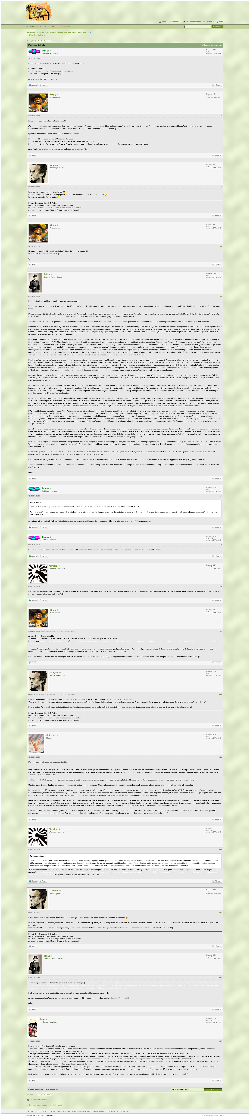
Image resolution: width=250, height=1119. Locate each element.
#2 (221, 116)
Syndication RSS (125, 1111)
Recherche (176, 22)
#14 (220, 977)
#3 (221, 187)
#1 (221, 58)
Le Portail (52, 1111)
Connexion (51, 27)
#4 (221, 246)
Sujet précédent (36, 1089)
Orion (53, 95)
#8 (221, 586)
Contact (44, 1111)
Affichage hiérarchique (212, 45)
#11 (220, 757)
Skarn (42, 1019)
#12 (220, 849)
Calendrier (210, 22)
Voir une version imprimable (38, 1099)
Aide (221, 22)
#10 (220, 694)
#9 (221, 631)
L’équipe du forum (33, 1111)
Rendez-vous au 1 (33, 32)
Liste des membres (193, 22)
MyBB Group (49, 1115)
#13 (220, 912)
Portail (164, 22)
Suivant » (47, 41)
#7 (221, 545)
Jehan (47, 274)
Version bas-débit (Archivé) (81, 1111)
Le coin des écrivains (48, 32)
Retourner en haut (63, 1111)
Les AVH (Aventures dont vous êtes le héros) (73, 32)
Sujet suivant (51, 1089)
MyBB (33, 1115)
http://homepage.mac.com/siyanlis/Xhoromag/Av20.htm (51, 71)
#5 (221, 296)
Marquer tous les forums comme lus (105, 1111)
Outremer (51, 735)
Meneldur (53, 566)
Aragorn (54, 165)
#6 (221, 496)
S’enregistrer (62, 27)
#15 (220, 1041)
